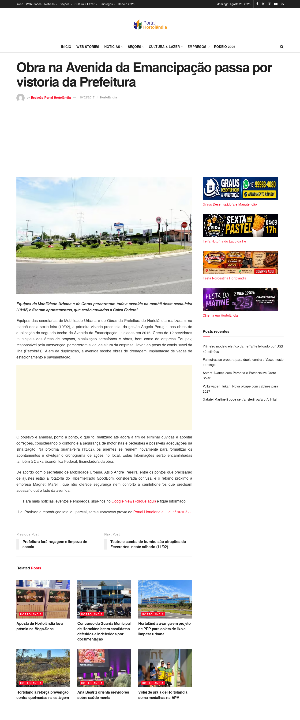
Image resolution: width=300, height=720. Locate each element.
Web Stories (33, 4)
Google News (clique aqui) (134, 501)
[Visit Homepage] (150, 24)
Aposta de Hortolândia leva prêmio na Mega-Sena (39, 626)
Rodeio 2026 (126, 4)
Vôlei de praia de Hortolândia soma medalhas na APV (163, 694)
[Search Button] (282, 46)
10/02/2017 (86, 97)
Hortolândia (108, 97)
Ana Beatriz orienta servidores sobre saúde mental (103, 694)
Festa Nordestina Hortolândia (224, 278)
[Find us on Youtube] (276, 4)
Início (19, 4)
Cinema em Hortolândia (220, 315)
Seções (64, 4)
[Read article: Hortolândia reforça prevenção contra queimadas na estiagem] (43, 668)
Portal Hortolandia (149, 511)
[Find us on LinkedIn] (282, 4)
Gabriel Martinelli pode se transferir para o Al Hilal (240, 399)
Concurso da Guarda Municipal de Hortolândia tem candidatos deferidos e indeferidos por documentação (104, 631)
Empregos (106, 4)
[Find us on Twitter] (263, 4)
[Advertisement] (150, 137)
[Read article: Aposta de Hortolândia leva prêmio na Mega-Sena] (43, 599)
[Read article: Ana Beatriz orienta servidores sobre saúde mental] (104, 668)
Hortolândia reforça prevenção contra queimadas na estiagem (42, 694)
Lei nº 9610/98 (178, 511)
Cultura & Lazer (84, 4)
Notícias (49, 4)
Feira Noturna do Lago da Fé (224, 241)
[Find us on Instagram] (269, 4)
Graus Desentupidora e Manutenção (230, 204)
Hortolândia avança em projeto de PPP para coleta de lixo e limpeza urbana (164, 629)
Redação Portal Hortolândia (51, 97)
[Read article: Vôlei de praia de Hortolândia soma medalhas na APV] (165, 668)
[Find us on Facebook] (257, 4)
